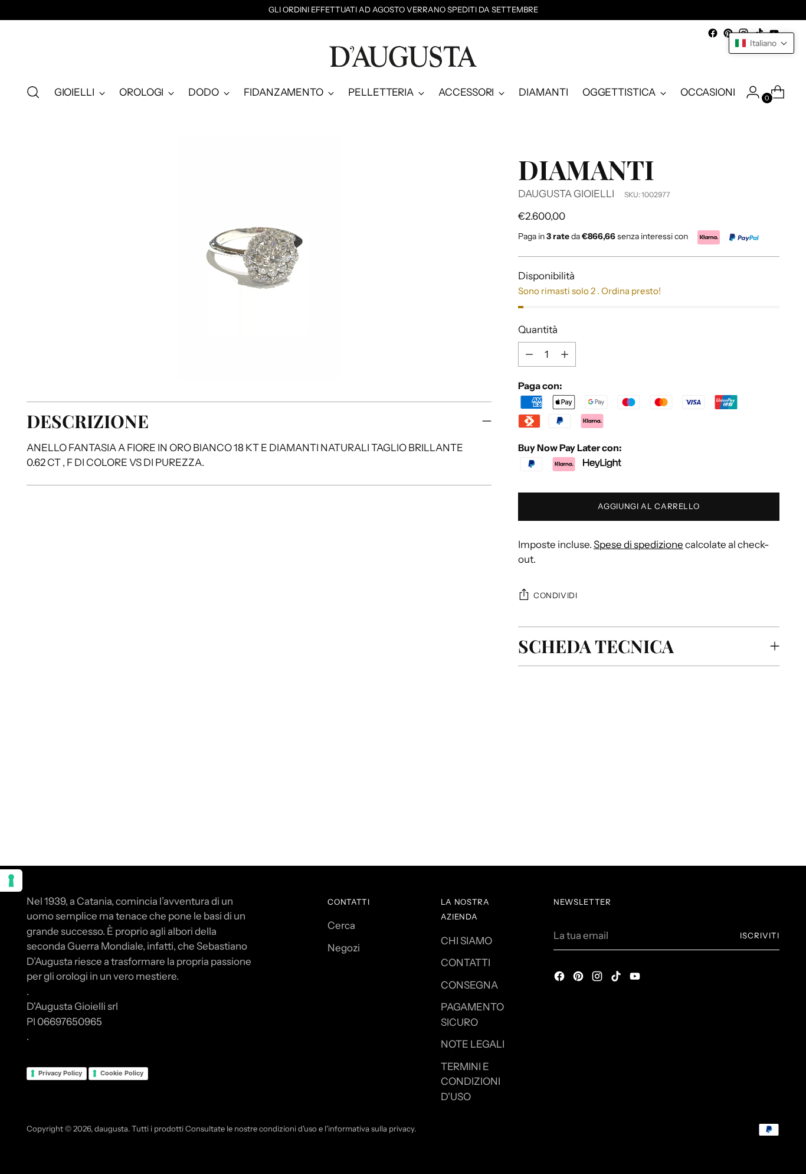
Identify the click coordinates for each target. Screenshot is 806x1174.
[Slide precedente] (742, 778)
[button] (761, 43)
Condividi (555, 595)
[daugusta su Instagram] (598, 978)
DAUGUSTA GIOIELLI (566, 194)
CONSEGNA (469, 985)
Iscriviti (759, 935)
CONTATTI (465, 962)
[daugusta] (403, 56)
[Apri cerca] (33, 92)
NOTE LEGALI (472, 1044)
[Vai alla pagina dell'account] (748, 92)
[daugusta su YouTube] (636, 978)
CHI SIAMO (466, 941)
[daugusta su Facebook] (712, 33)
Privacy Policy (60, 1073)
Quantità (538, 329)
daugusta (111, 1128)
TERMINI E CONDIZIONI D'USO (470, 1082)
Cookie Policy (121, 1073)
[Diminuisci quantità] (564, 354)
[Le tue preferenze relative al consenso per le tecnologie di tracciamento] (11, 880)
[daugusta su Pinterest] (728, 33)
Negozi (343, 948)
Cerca (341, 925)
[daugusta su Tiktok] (617, 978)
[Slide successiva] (769, 777)
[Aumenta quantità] (529, 354)
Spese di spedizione (638, 544)
